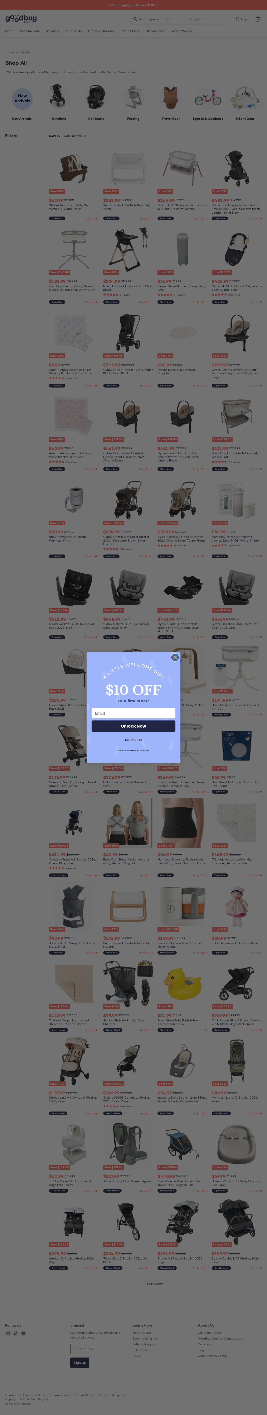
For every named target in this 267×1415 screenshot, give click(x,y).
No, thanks (133, 739)
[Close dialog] (175, 657)
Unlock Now (133, 726)
